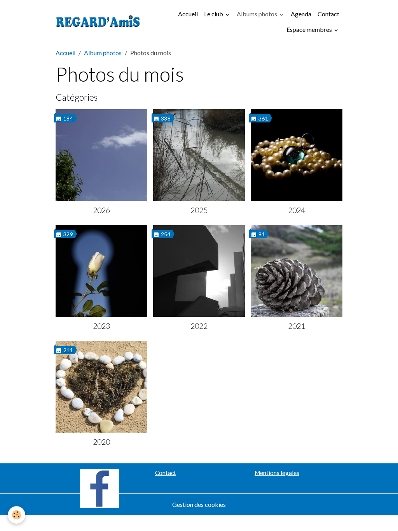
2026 (101, 210)
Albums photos (257, 13)
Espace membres (309, 29)
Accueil (188, 13)
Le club (214, 13)
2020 (101, 441)
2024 (296, 210)
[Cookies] (16, 515)
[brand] (98, 22)
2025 (199, 210)
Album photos (103, 52)
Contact (328, 13)
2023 (101, 325)
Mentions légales (277, 472)
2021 (296, 325)
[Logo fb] (99, 487)
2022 (199, 325)
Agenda (301, 13)
